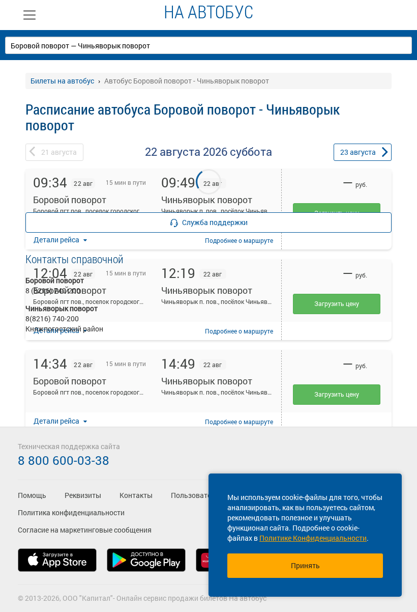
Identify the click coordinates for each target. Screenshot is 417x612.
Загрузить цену (336, 394)
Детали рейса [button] (57, 421)
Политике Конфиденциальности (313, 538)
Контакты (136, 495)
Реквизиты (83, 495)
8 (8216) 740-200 (52, 290)
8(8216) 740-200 (52, 318)
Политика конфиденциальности (71, 512)
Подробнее (239, 422)
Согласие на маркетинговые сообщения (85, 530)
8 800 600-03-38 (63, 460)
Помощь (32, 495)
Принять (305, 565)
